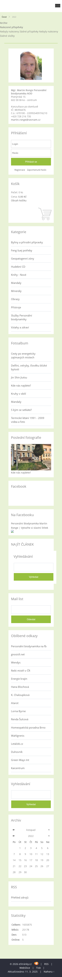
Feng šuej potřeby (21, 250)
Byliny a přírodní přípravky (27, 242)
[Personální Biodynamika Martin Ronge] (12, 531)
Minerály (16, 291)
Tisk (38, 967)
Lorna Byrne (18, 711)
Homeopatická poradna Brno (28, 727)
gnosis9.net (18, 654)
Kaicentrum (18, 768)
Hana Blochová (20, 686)
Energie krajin (19, 678)
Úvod (4, 17)
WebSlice (24, 967)
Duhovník (17, 752)
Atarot (14, 703)
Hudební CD (18, 266)
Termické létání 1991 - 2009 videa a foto (27, 419)
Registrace (19, 169)
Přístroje (16, 307)
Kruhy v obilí (18, 393)
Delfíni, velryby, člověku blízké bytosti (29, 367)
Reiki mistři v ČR (20, 670)
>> (47, 830)
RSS (46, 964)
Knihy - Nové (18, 274)
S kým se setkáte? (21, 410)
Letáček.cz (17, 743)
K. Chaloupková (20, 695)
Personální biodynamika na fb (28, 646)
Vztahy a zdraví (20, 327)
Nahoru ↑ (49, 971)
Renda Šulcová (19, 719)
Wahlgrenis (17, 735)
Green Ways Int (20, 760)
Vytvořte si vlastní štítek (34, 527)
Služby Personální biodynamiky (21, 317)
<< (14, 830)
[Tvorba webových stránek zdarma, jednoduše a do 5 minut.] (36, 963)
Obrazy (15, 299)
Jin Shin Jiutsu (19, 377)
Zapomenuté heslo (36, 169)
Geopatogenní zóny (22, 258)
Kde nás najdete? (21, 385)
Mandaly (16, 283)
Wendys (15, 662)
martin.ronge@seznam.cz (25, 119)
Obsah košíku (19, 200)
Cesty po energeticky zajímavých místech (23, 355)
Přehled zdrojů (19, 897)
